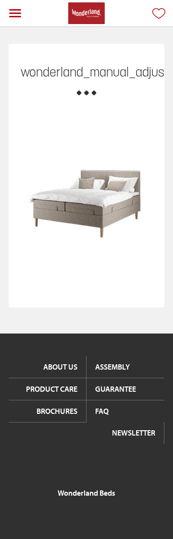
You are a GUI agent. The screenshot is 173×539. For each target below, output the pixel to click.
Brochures (57, 411)
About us (60, 367)
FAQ (102, 411)
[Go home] (86, 13)
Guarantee (115, 389)
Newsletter (133, 432)
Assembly (112, 367)
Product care (51, 389)
